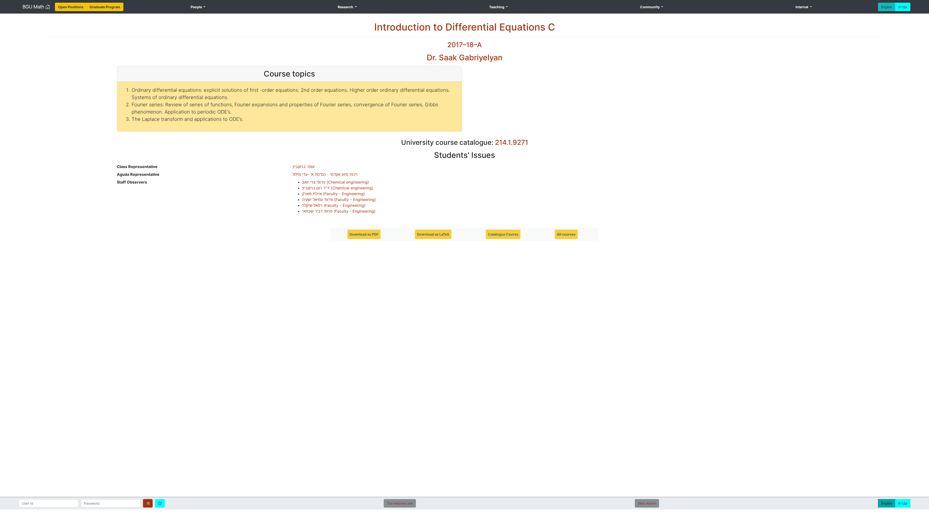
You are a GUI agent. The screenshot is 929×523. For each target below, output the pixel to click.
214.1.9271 (511, 142)
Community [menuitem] (650, 7)
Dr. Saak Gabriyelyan (464, 57)
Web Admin (647, 503)
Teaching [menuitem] (497, 7)
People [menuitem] (197, 7)
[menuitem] (71, 7)
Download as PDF (364, 234)
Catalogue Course (503, 234)
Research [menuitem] (346, 7)
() (335, 182)
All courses (566, 234)
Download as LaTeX (433, 234)
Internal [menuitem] (802, 7)
